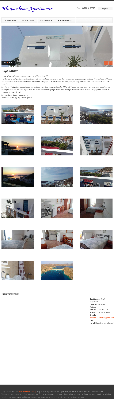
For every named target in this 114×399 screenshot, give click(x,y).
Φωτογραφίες (28, 20)
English (105, 8)
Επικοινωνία (46, 20)
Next (111, 63)
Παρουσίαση (10, 20)
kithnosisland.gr (65, 20)
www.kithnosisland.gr (27, 391)
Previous (106, 63)
